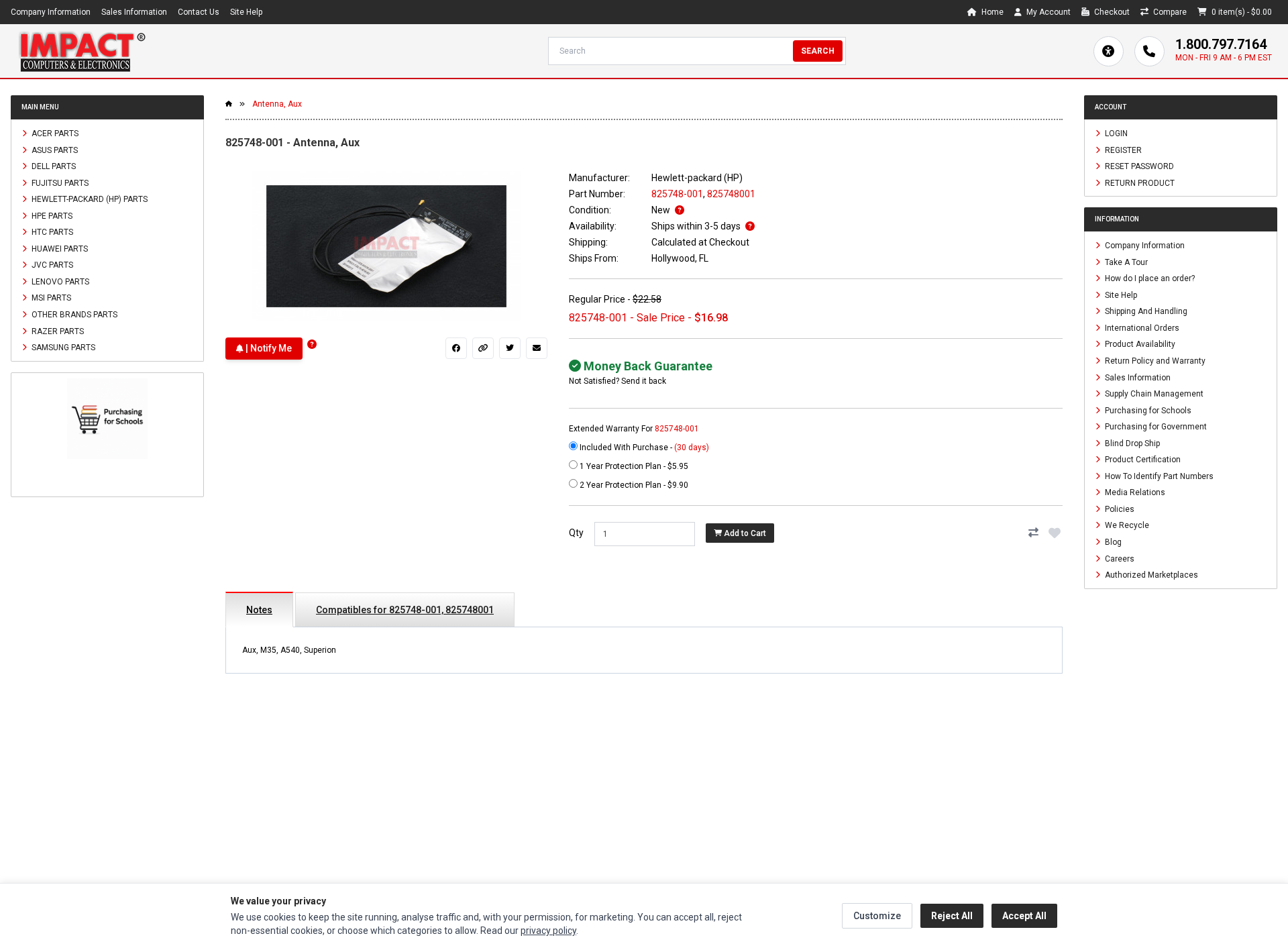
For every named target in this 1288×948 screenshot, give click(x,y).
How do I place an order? (1149, 278)
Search (818, 51)
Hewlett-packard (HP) (697, 177)
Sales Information (134, 12)
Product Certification (1142, 459)
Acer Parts (54, 133)
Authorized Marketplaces (1150, 575)
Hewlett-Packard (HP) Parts (89, 199)
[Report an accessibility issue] (1108, 51)
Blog (1112, 542)
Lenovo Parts (59, 281)
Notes (259, 609)
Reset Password (1138, 166)
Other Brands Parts (73, 314)
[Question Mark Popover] (312, 344)
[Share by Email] (536, 348)
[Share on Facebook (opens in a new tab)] (456, 348)
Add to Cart (744, 533)
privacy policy (548, 930)
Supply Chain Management (1153, 394)
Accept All (1024, 915)
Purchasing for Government (1155, 426)
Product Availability (1139, 344)
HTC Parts (51, 232)
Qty (576, 532)
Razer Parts (57, 330)
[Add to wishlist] (1054, 533)
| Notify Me (268, 348)
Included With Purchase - (643, 447)
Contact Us (198, 12)
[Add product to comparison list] (1033, 533)
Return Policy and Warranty (1154, 361)
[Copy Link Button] (483, 348)
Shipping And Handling (1145, 311)
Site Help (246, 12)
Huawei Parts (59, 248)
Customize (877, 915)
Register (1122, 149)
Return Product (1139, 182)
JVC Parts (51, 265)
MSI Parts (50, 298)
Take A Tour (1125, 261)
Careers (1118, 558)
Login (1115, 133)
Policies (1118, 508)
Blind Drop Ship (1131, 442)
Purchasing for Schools (1147, 410)
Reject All (952, 915)
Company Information (51, 12)
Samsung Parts (62, 347)
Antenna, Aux (277, 104)
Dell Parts (53, 166)
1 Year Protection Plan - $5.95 (633, 466)
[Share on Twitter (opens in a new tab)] (510, 348)
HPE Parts (51, 215)
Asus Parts (54, 149)
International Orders (1141, 327)
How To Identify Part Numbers (1158, 475)
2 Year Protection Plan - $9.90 (633, 485)
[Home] (82, 51)
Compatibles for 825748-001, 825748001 (405, 609)
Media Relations (1134, 492)
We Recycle (1126, 525)
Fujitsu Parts (59, 182)
